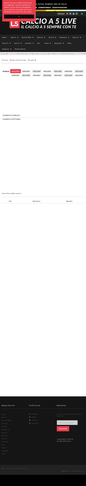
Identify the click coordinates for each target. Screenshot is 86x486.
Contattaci (17, 468)
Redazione (61, 14)
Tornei (46, 43)
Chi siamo (10, 468)
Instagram (35, 423)
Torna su (24, 468)
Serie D (16, 43)
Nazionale (58, 43)
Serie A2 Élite (26, 37)
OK (19, 16)
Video (69, 43)
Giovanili (28, 43)
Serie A (13, 37)
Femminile (63, 37)
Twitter (34, 417)
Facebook (34, 414)
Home (4, 37)
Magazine (5, 49)
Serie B (51, 37)
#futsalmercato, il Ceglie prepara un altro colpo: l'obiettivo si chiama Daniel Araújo (37, 53)
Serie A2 (40, 37)
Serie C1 (75, 37)
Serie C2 (5, 43)
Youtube (34, 420)
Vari (38, 43)
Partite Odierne (20, 49)
